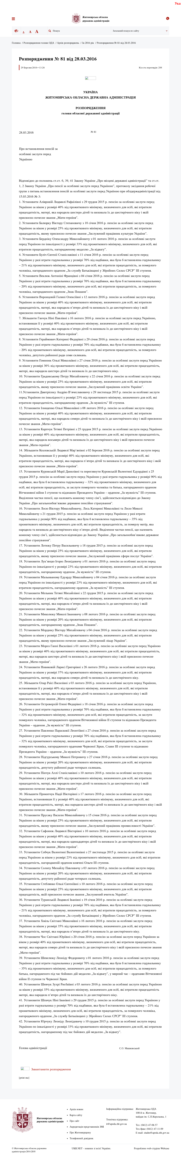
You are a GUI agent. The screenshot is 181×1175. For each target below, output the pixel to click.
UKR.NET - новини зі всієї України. (91, 1148)
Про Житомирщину (80, 1132)
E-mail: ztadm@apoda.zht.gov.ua (152, 1132)
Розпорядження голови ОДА (39, 42)
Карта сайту (76, 1115)
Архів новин (76, 1109)
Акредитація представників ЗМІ (87, 1126)
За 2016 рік (88, 42)
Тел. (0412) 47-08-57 (146, 1125)
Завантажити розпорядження (51, 1069)
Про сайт (74, 1120)
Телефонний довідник (81, 1138)
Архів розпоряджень (68, 42)
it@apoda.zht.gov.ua (116, 1123)
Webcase (165, 1148)
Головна (16, 42)
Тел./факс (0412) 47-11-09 (149, 1128)
